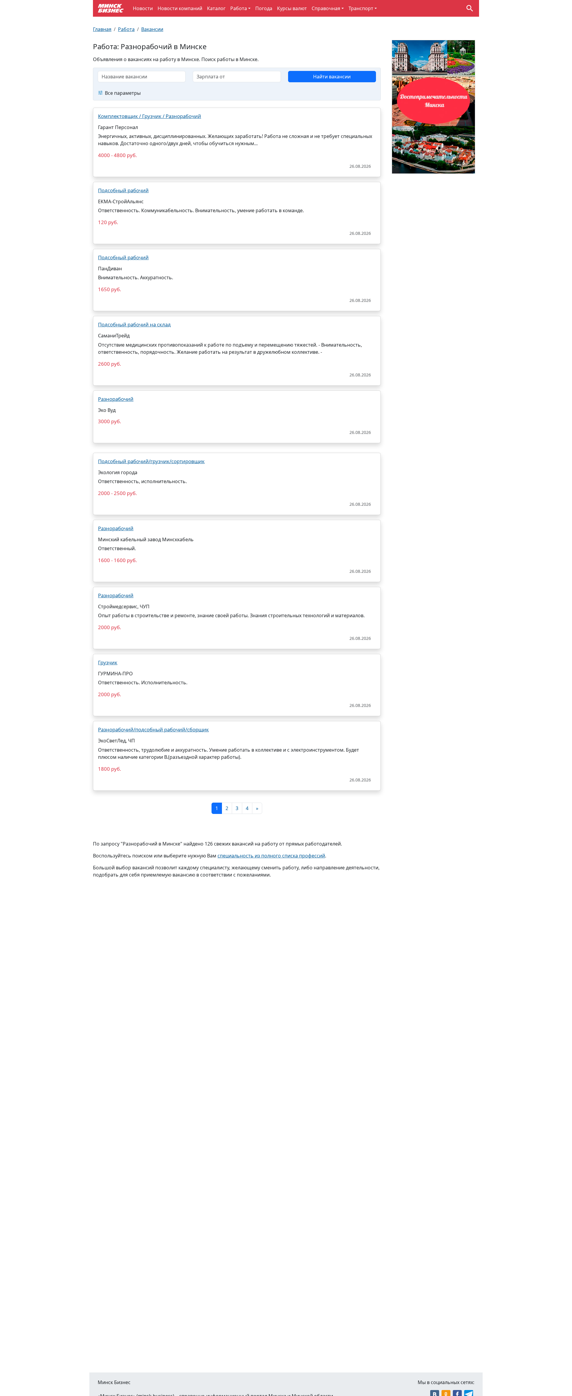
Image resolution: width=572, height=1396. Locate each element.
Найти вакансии (332, 76)
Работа (238, 8)
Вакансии (152, 29)
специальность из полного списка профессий (271, 855)
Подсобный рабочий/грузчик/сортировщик (151, 461)
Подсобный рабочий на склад (134, 324)
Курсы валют (292, 8)
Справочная (326, 8)
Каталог (216, 8)
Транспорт (361, 8)
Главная (102, 29)
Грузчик (107, 662)
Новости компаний (180, 8)
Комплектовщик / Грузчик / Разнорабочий (149, 116)
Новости (143, 8)
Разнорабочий (115, 398)
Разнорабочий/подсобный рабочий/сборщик (153, 729)
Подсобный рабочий (123, 190)
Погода (263, 8)
